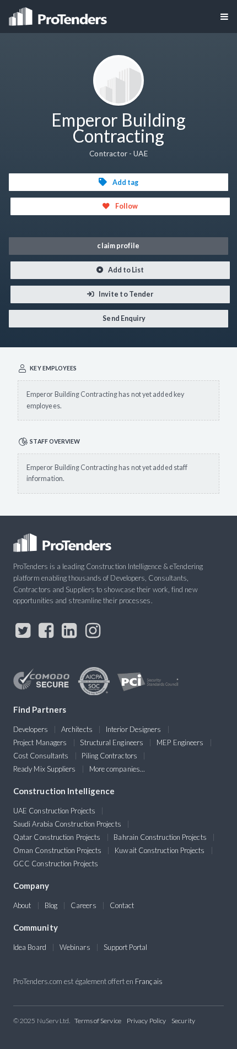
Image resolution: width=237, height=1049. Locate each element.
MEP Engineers (180, 742)
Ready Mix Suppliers (44, 768)
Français (149, 981)
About (22, 905)
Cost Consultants (40, 755)
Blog (51, 905)
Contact (122, 905)
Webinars (75, 947)
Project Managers (40, 742)
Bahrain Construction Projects (160, 837)
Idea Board (29, 947)
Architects (77, 729)
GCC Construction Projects (55, 863)
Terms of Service (97, 1021)
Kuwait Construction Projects (159, 850)
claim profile (118, 246)
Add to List (125, 270)
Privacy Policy (146, 1021)
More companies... (117, 768)
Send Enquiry (123, 318)
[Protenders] (59, 13)
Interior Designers (133, 729)
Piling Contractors (109, 755)
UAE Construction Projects (54, 810)
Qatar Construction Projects (56, 837)
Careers (83, 905)
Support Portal (125, 947)
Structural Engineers (111, 742)
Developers (30, 729)
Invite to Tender (125, 294)
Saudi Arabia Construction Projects (67, 823)
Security (183, 1021)
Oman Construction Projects (57, 850)
